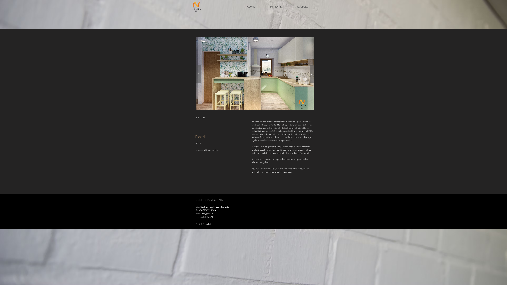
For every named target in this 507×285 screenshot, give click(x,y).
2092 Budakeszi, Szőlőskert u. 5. (214, 207)
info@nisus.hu (208, 214)
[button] (255, 73)
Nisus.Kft (209, 217)
